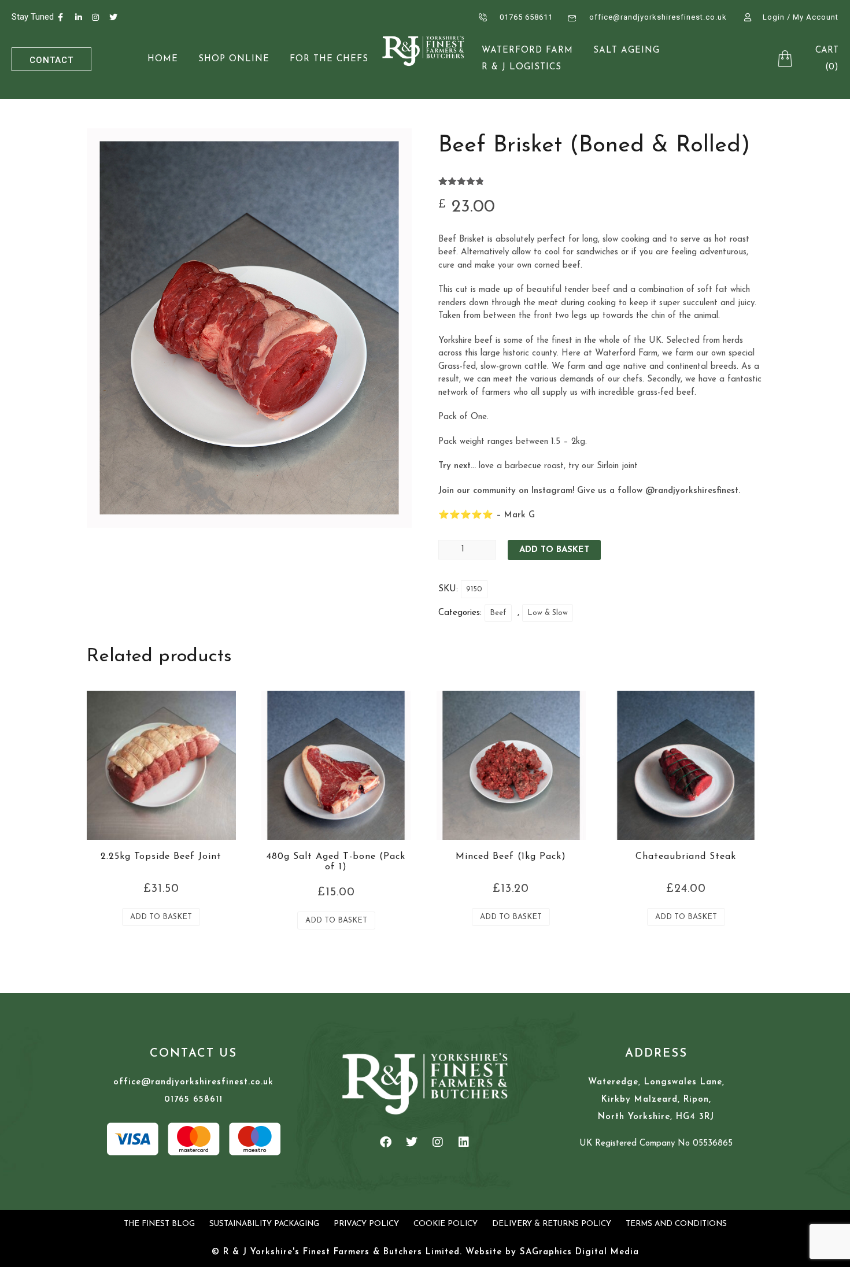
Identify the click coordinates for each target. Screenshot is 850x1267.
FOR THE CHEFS (329, 59)
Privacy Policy (366, 1224)
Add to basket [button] (161, 917)
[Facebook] (385, 1142)
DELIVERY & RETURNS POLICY (551, 1224)
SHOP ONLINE (233, 59)
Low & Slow (547, 613)
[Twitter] (411, 1142)
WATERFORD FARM (527, 50)
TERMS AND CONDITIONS (676, 1224)
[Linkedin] (463, 1142)
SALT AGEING (626, 50)
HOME (162, 59)
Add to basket (554, 550)
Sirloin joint (617, 466)
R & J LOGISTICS (521, 67)
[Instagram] (437, 1142)
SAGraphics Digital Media (579, 1252)
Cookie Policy (445, 1224)
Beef (498, 613)
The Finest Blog (159, 1224)
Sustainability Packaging (264, 1224)
